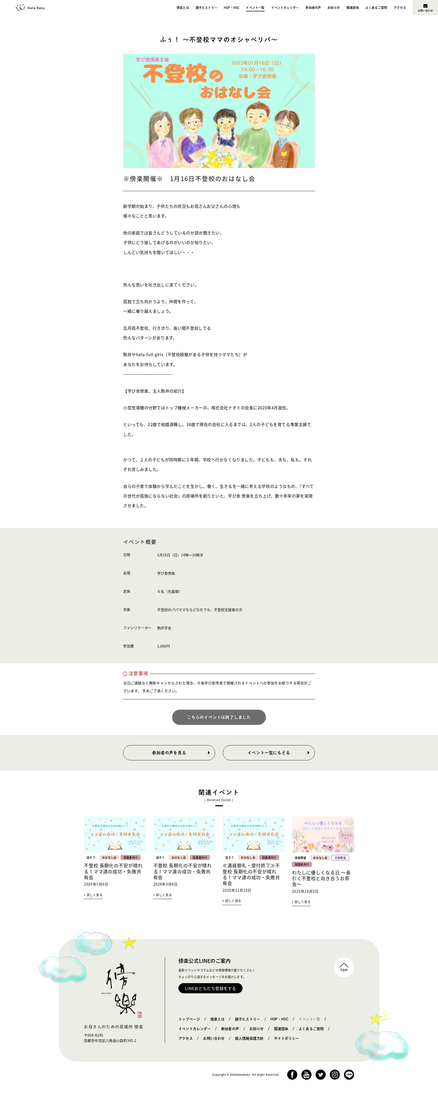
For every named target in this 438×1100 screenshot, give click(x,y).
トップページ (189, 1019)
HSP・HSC (231, 7)
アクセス (400, 7)
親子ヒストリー (206, 7)
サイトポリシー (286, 1038)
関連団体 (352, 7)
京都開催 (340, 857)
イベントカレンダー (285, 7)
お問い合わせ (425, 10)
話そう (91, 857)
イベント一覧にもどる (269, 753)
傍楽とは (183, 7)
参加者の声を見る (169, 753)
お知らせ (333, 7)
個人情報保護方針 (249, 1038)
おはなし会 (109, 857)
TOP (344, 970)
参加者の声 (313, 7)
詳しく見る (95, 895)
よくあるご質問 (376, 7)
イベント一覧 (255, 7)
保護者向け (130, 857)
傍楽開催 (300, 857)
